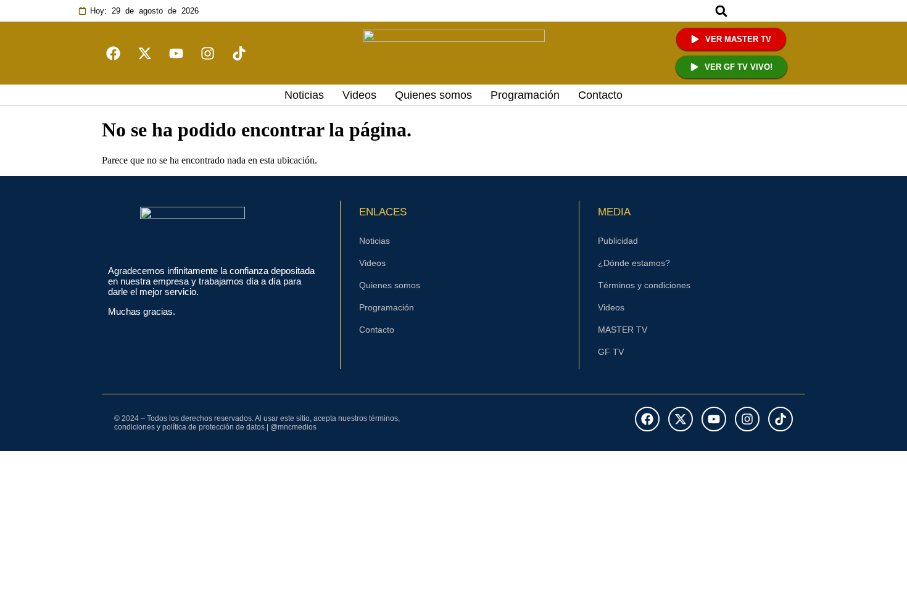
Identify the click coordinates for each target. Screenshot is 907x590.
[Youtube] (176, 53)
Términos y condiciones (644, 285)
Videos (359, 95)
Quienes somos (433, 95)
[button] (721, 11)
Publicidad (618, 241)
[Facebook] (647, 419)
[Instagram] (207, 53)
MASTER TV (622, 329)
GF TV (611, 352)
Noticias (304, 95)
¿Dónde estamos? (634, 263)
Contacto (600, 95)
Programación (525, 95)
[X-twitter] (144, 53)
